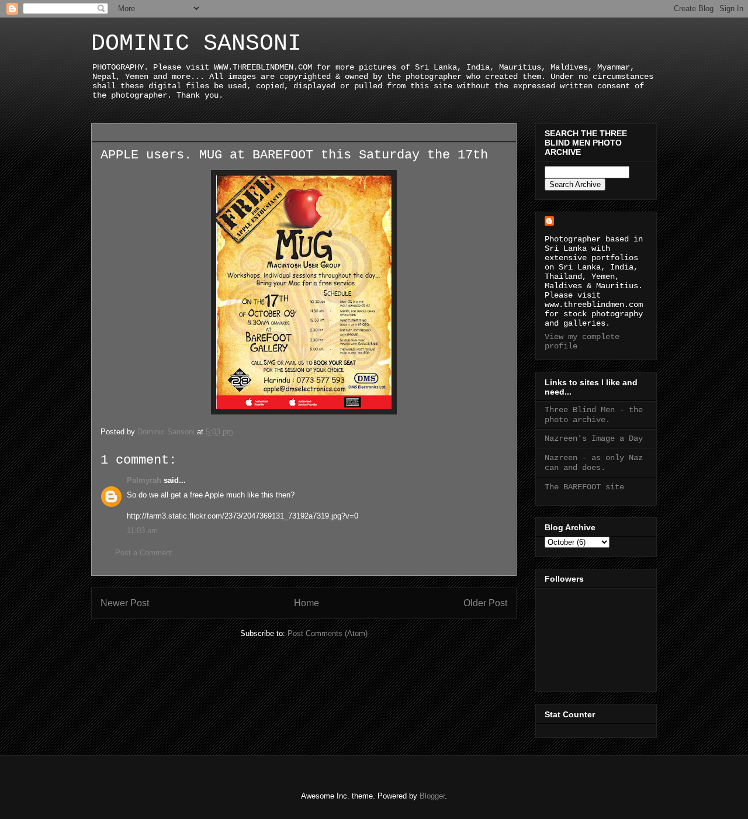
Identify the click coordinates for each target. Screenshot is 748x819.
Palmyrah (144, 480)
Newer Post (125, 603)
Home (306, 603)
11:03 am (142, 530)
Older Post (485, 603)
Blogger (432, 796)
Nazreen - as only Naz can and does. (594, 462)
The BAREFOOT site (584, 487)
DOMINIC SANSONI (196, 43)
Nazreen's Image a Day (594, 438)
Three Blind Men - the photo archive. (594, 414)
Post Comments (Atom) (328, 633)
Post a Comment (143, 552)
